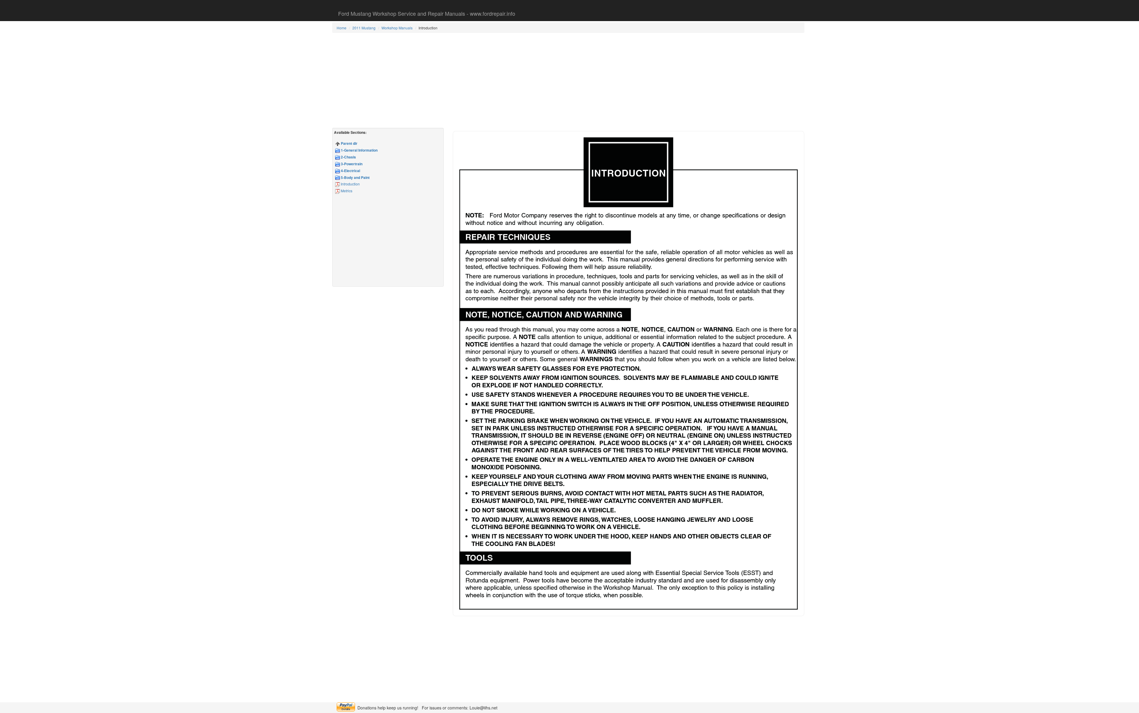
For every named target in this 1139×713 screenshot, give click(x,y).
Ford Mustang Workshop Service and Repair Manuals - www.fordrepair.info (426, 13)
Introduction (350, 183)
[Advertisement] (568, 80)
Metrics (346, 190)
